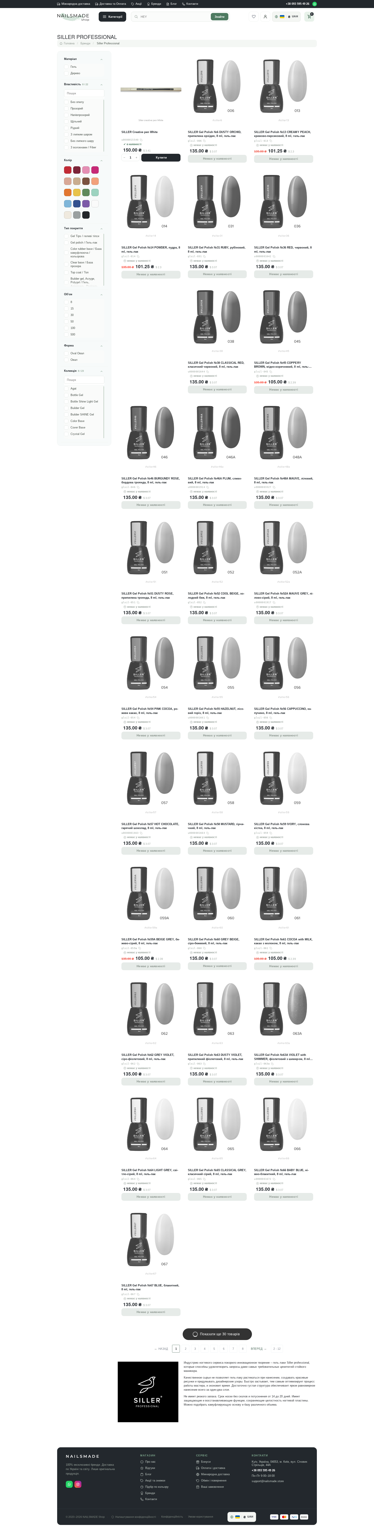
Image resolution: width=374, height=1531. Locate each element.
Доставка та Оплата (113, 3)
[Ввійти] (265, 17)
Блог (174, 3)
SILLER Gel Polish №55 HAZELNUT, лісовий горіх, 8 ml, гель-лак (216, 710)
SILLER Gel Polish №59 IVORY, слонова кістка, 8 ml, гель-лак (281, 826)
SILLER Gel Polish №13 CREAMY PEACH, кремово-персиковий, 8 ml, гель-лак (282, 134)
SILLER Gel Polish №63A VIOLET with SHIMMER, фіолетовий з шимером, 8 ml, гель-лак (282, 1057)
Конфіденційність (172, 1516)
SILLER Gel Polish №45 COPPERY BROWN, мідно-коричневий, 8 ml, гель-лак (281, 365)
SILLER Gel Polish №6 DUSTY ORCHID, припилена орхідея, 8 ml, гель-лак (214, 134)
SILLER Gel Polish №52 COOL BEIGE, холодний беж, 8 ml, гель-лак (216, 595)
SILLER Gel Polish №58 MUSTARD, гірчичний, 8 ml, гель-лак (216, 826)
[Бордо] (77, 170)
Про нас (150, 1461)
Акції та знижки (155, 1480)
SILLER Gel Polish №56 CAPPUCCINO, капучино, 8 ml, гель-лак (282, 710)
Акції (138, 3)
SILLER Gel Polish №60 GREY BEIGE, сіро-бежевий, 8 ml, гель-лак (213, 941)
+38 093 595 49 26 (297, 3)
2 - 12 (276, 1348)
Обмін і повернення (213, 1480)
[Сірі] (77, 215)
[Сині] (77, 203)
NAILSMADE (83, 1456)
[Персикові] (95, 181)
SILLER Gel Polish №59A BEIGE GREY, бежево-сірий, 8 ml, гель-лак (150, 941)
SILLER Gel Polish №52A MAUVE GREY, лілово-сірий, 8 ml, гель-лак (283, 595)
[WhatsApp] (314, 4)
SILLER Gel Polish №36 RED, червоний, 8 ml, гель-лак (282, 249)
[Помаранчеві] (67, 192)
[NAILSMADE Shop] (75, 16)
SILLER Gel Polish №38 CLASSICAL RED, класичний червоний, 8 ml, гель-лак (216, 364)
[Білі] (95, 203)
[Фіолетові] (86, 203)
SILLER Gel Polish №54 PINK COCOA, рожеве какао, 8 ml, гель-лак (149, 710)
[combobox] (174, 16)
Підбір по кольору (157, 1486)
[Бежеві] (77, 181)
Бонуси (206, 1461)
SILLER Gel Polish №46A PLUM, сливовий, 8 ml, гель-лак (215, 480)
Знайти (219, 16)
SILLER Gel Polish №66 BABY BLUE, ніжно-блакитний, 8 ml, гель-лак (281, 1172)
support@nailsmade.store (268, 1481)
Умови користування (200, 1516)
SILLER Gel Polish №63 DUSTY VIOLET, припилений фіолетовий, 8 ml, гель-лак (215, 1056)
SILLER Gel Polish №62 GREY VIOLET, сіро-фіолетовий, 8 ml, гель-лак (147, 1056)
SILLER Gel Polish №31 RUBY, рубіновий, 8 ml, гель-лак (216, 249)
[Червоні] (67, 170)
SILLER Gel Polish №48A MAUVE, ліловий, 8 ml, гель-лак (283, 480)
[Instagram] (77, 1484)
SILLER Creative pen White (139, 132)
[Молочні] (67, 215)
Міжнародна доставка (75, 3)
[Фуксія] (95, 170)
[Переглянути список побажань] (254, 17)
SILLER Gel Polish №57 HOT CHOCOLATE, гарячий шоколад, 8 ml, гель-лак (150, 826)
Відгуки (150, 1468)
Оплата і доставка (213, 1468)
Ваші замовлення (212, 1486)
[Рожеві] (86, 170)
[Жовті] (77, 192)
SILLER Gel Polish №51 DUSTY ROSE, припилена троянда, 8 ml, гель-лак (147, 595)
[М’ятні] (95, 192)
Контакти (192, 3)
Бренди (156, 3)
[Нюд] (67, 181)
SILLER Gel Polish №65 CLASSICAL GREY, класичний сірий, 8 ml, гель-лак (217, 1172)
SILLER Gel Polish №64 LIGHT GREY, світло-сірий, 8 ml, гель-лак (149, 1172)
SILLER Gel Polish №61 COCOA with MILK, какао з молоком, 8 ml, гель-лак (283, 941)
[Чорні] (86, 215)
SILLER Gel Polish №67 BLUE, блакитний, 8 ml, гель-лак (150, 1287)
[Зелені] (86, 192)
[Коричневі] (86, 181)
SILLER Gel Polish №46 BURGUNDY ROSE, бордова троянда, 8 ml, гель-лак (150, 480)
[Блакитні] (67, 203)
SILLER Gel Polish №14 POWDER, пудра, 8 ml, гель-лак (150, 249)
